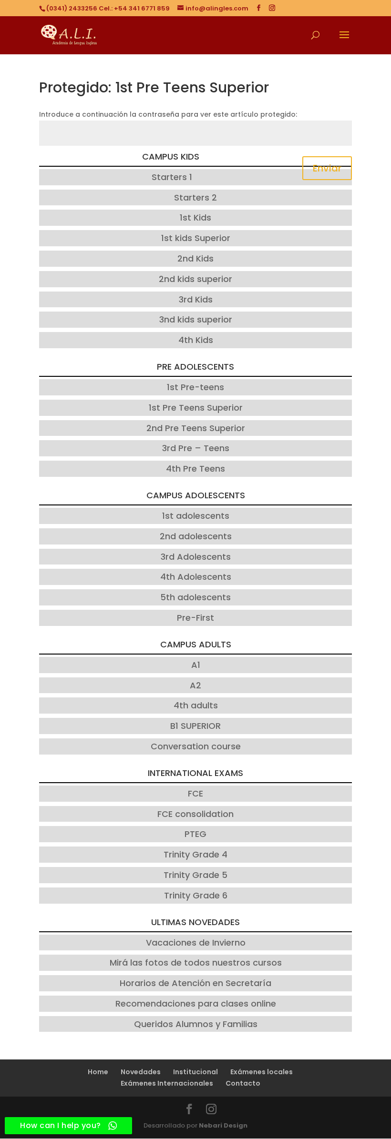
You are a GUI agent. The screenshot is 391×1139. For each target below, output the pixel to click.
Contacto (243, 1083)
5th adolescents (195, 597)
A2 (195, 685)
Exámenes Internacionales (167, 1083)
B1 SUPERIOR (195, 726)
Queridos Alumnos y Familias (195, 1024)
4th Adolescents (195, 577)
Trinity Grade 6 (195, 895)
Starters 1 (172, 177)
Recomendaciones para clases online (195, 1003)
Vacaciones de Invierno (196, 942)
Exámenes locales (261, 1072)
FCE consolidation (195, 814)
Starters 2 (195, 197)
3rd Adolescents (196, 557)
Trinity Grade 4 (195, 854)
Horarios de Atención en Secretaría (195, 983)
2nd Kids (195, 258)
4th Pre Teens (195, 468)
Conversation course (196, 746)
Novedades (141, 1072)
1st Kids (195, 217)
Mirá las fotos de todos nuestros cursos (196, 962)
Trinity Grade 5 (195, 875)
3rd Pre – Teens (195, 448)
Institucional (195, 1072)
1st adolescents (195, 516)
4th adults (196, 705)
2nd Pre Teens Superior (195, 428)
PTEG (195, 834)
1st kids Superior (195, 238)
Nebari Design (223, 1125)
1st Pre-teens (195, 387)
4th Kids (195, 340)
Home (98, 1072)
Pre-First (195, 618)
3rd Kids (196, 299)
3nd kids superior (195, 319)
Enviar (327, 168)
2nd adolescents (196, 536)
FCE (195, 793)
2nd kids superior (195, 279)
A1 (195, 665)
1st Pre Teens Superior (196, 407)
